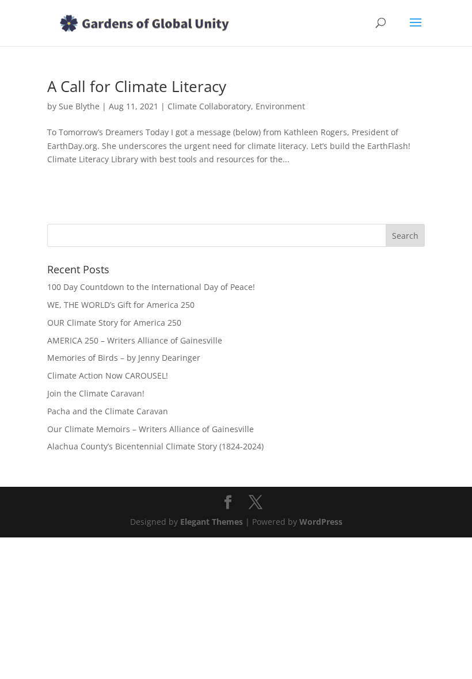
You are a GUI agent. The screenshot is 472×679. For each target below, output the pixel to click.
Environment (280, 106)
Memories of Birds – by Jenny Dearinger (123, 357)
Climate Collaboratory (209, 106)
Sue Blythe (79, 106)
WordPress (320, 521)
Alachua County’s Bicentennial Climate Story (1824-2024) (155, 446)
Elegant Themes (211, 521)
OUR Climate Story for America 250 (114, 322)
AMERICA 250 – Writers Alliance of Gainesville (134, 340)
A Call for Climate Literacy (136, 86)
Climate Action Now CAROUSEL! (107, 375)
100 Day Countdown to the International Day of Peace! (151, 286)
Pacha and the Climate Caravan (107, 411)
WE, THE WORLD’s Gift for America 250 (121, 304)
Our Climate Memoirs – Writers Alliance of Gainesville (150, 429)
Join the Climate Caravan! (95, 393)
